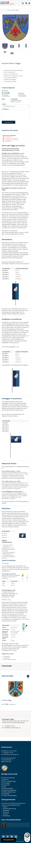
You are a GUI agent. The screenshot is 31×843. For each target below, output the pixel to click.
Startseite (3, 10)
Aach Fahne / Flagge (6, 700)
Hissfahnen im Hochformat (11, 138)
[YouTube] (15, 836)
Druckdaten (6, 783)
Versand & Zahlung (8, 778)
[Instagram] (11, 836)
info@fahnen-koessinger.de (11, 754)
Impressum (6, 785)
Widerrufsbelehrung (9, 792)
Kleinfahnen (8, 141)
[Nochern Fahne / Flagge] (15, 27)
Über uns (6, 779)
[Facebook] (7, 836)
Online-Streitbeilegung (9, 795)
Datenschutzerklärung (9, 790)
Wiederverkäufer (8, 788)
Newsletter (6, 794)
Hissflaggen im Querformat (11, 139)
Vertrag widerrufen (8, 840)
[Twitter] (3, 836)
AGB (4, 786)
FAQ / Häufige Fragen (9, 781)
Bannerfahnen (8, 137)
